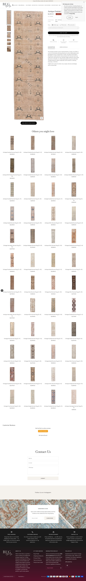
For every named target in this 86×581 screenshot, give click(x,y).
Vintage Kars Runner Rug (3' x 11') (12, 338)
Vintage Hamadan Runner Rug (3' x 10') (12, 246)
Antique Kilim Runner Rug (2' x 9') (53, 223)
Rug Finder (28, 5)
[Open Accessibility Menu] (2, 290)
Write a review (43, 431)
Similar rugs (55, 24)
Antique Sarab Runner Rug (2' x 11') (53, 269)
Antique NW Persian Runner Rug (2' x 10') (12, 175)
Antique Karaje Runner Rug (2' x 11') (33, 406)
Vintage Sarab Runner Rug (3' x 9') (73, 338)
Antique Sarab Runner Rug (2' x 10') (12, 223)
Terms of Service (38, 560)
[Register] (60, 567)
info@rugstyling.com (71, 540)
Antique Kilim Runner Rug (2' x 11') (53, 383)
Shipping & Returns (38, 556)
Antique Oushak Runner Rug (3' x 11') (12, 292)
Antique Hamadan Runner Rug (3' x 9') (74, 407)
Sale (59, 5)
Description (51, 47)
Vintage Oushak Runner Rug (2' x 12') (12, 269)
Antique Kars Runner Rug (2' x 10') (32, 292)
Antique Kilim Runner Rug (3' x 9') (32, 314)
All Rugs (16, 5)
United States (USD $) (8, 576)
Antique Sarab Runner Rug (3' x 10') (32, 198)
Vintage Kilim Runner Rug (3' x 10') (73, 269)
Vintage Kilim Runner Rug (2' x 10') (32, 361)
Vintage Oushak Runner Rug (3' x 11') (74, 314)
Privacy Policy (37, 558)
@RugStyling (68, 561)
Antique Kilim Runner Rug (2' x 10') (74, 152)
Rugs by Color (54, 5)
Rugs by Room (47, 5)
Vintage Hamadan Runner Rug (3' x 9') (74, 199)
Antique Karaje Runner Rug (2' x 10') (33, 223)
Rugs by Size (41, 5)
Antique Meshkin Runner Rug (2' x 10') (73, 174)
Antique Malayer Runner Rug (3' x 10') (32, 245)
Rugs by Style (35, 5)
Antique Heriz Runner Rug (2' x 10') (53, 174)
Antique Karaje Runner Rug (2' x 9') (74, 383)
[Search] (12, 5)
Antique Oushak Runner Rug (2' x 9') (53, 152)
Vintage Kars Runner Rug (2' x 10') (53, 292)
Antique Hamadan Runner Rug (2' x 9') (12, 315)
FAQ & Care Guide (38, 562)
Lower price (72, 24)
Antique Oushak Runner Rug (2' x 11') (33, 152)
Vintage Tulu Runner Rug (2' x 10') (12, 406)
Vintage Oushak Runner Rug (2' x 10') (12, 152)
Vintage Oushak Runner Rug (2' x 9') (74, 223)
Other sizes (64, 24)
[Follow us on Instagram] (67, 565)
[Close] (84, 2)
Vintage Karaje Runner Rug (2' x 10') (33, 269)
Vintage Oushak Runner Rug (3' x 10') (12, 383)
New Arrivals (21, 5)
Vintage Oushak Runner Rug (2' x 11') (53, 198)
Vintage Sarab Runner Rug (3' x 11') (53, 361)
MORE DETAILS (64, 47)
